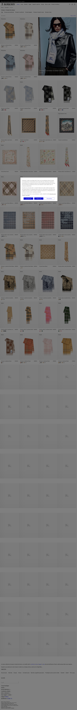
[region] (38, 189)
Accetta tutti (28, 198)
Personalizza (49, 198)
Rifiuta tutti (39, 198)
